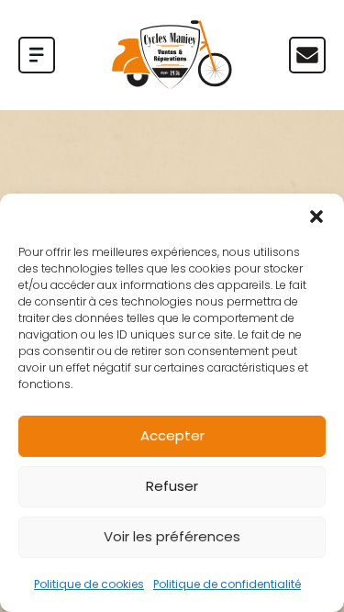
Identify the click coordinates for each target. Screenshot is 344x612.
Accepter (172, 435)
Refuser (172, 485)
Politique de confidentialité (227, 584)
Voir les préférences (172, 536)
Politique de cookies (89, 584)
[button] (316, 216)
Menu (307, 55)
